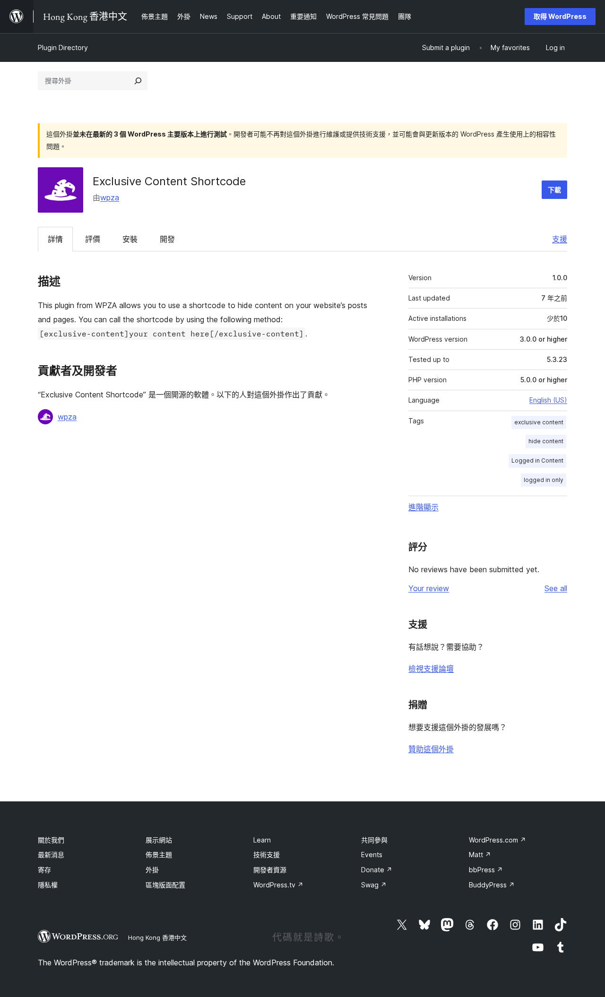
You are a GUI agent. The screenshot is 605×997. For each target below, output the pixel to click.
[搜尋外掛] (138, 80)
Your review (428, 588)
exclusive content (538, 422)
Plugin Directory (63, 47)
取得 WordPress (560, 16)
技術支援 (266, 855)
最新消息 (51, 855)
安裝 (130, 239)
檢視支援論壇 (431, 668)
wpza (109, 197)
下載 (554, 190)
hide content (545, 441)
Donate (376, 870)
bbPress (486, 870)
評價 (92, 239)
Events (371, 855)
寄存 (44, 870)
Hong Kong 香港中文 (157, 937)
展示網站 (159, 840)
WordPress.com (497, 840)
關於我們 (51, 840)
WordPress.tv (278, 885)
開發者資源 (269, 870)
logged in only (543, 479)
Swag (374, 885)
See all (555, 588)
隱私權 (48, 885)
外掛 (152, 870)
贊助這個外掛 (431, 749)
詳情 (55, 239)
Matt (480, 855)
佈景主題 (159, 855)
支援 (559, 239)
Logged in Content (537, 460)
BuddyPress (492, 885)
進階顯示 (423, 507)
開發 (167, 239)
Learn (262, 840)
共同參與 (374, 840)
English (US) (548, 400)
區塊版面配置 (165, 885)
